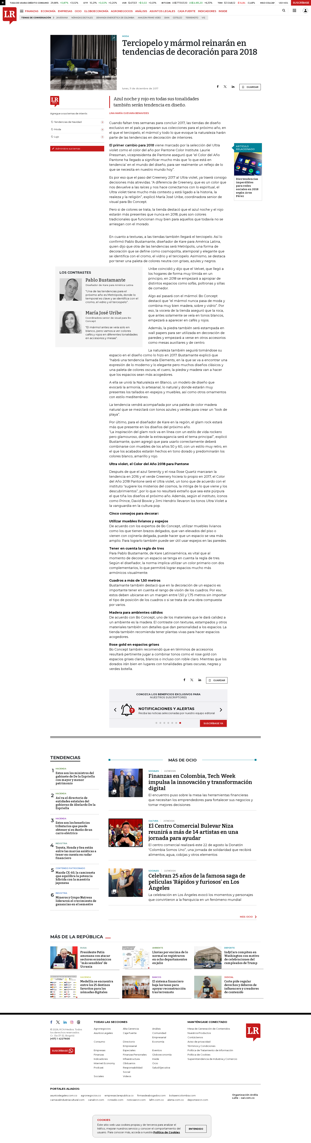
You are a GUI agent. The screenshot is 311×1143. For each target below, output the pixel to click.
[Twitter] (225, 87)
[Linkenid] (66, 1022)
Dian (166, 18)
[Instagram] (73, 1022)
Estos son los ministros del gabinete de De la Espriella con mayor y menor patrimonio (75, 778)
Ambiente (157, 948)
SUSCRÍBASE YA (213, 723)
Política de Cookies (166, 1132)
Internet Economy (104, 1063)
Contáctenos (195, 1037)
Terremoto (192, 18)
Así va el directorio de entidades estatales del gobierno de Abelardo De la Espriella (76, 803)
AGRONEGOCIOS (122, 11)
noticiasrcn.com (136, 1099)
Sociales (99, 1076)
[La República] (10, 16)
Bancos (156, 977)
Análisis (156, 1028)
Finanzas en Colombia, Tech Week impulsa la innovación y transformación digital (200, 782)
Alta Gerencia (131, 1028)
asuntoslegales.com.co (63, 1095)
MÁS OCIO (246, 916)
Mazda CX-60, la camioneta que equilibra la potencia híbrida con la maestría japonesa (75, 878)
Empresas (99, 1050)
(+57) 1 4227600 (60, 1038)
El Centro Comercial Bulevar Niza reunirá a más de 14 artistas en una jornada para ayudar (193, 832)
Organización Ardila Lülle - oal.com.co (245, 1096)
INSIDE (223, 11)
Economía (158, 1041)
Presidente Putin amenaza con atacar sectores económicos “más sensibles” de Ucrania (95, 959)
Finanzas (99, 1054)
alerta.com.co (175, 1099)
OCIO (78, 11)
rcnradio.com (115, 1099)
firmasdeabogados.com (151, 1095)
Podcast (98, 1067)
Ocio (155, 1063)
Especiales (129, 1050)
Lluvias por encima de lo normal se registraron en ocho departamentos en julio (170, 958)
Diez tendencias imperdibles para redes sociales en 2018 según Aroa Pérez (247, 187)
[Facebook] (217, 87)
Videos (127, 1076)
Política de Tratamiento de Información (210, 1050)
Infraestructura (131, 1058)
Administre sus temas (67, 148)
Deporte (229, 948)
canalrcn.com (96, 1099)
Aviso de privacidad (199, 1041)
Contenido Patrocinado (70, 868)
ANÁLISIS (141, 11)
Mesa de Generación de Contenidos (209, 1028)
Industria (61, 843)
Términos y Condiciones (201, 1046)
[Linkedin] (233, 87)
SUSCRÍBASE (301, 2)
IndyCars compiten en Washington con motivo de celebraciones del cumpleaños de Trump (241, 958)
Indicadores (101, 1058)
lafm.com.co (156, 1099)
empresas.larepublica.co (119, 1095)
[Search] (283, 10)
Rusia (83, 948)
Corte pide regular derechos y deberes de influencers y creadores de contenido (241, 987)
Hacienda (61, 768)
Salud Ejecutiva (161, 1067)
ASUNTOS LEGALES (162, 11)
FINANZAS (31, 11)
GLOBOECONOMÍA (96, 11)
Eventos (157, 1050)
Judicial (228, 977)
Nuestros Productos (199, 1033)
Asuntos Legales (103, 1033)
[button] (114, 710)
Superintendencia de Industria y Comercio (212, 1058)
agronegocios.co (91, 1095)
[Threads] (80, 1022)
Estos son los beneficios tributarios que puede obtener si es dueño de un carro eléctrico (74, 828)
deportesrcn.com (197, 1099)
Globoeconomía (162, 1054)
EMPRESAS (65, 11)
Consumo (99, 1041)
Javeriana (62, 18)
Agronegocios (102, 1028)
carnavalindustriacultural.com (67, 1099)
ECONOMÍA (48, 11)
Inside (155, 1058)
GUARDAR (252, 87)
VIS (203, 18)
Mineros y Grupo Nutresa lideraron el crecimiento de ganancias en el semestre (76, 901)
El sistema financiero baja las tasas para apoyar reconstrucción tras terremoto (169, 987)
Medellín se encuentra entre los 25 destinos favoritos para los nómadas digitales (96, 987)
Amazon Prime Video (149, 18)
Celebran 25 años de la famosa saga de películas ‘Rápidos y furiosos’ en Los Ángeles (196, 882)
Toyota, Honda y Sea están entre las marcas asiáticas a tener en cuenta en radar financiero (76, 853)
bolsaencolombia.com (182, 1095)
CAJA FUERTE (186, 11)
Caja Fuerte (130, 1033)
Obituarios (129, 1063)
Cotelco (177, 18)
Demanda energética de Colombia (115, 18)
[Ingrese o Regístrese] (305, 10)
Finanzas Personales (135, 1054)
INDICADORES (207, 11)
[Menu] (22, 11)
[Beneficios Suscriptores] (294, 11)
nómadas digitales (82, 18)
